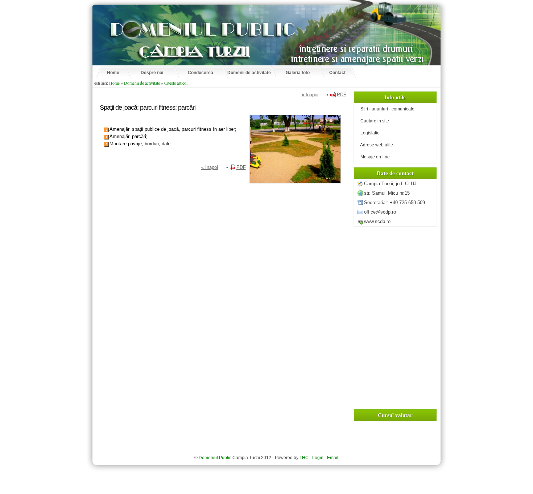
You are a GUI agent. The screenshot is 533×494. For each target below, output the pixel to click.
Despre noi (152, 72)
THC (304, 457)
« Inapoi (310, 94)
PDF (341, 94)
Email (332, 457)
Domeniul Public (215, 457)
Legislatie (368, 132)
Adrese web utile (374, 144)
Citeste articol (175, 83)
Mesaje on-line (373, 156)
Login (317, 457)
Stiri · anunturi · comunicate (385, 109)
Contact (337, 72)
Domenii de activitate (249, 72)
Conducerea (200, 72)
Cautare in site (372, 121)
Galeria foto (298, 72)
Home (113, 72)
